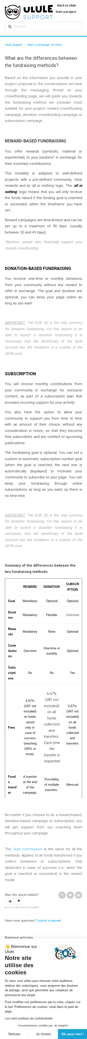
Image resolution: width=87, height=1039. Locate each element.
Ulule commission (28, 849)
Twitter (70, 895)
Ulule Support (13, 45)
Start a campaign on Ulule (44, 45)
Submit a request (49, 920)
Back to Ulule (66, 5)
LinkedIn (78, 895)
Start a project (66, 11)
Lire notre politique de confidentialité (29, 1018)
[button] (10, 901)
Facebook (62, 895)
